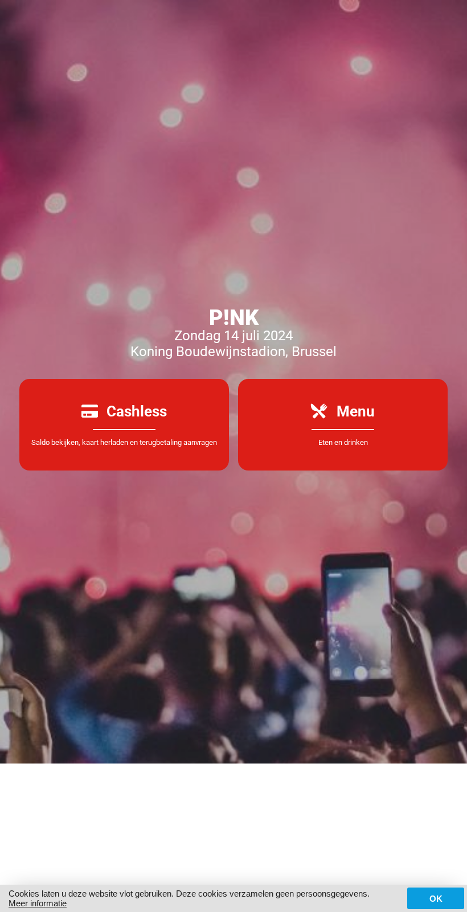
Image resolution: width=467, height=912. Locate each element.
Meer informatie (38, 903)
